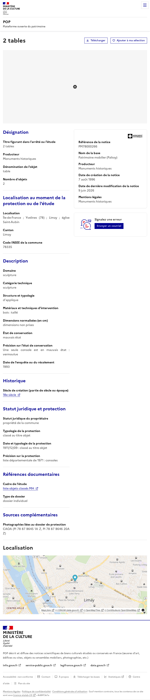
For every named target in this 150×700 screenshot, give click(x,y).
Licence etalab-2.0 (22, 695)
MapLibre (46, 610)
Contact (46, 677)
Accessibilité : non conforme (18, 677)
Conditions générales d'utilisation (69, 691)
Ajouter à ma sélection (131, 40)
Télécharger (98, 40)
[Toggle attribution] (143, 610)
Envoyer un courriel (109, 226)
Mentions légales (11, 691)
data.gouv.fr (98, 665)
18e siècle (9, 395)
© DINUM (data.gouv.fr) (67, 610)
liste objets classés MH (18, 488)
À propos (64, 677)
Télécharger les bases (88, 677)
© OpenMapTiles (91, 610)
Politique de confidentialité (36, 691)
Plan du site (24, 683)
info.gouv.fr (10, 665)
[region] (75, 584)
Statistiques (114, 677)
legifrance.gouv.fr (71, 665)
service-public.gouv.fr (39, 665)
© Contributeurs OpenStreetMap (120, 610)
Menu (145, 5)
